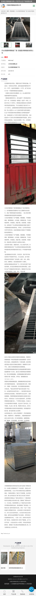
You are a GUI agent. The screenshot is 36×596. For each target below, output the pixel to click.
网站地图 (29, 583)
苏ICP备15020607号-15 (23, 579)
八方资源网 (13, 583)
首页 (8, 11)
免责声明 (18, 583)
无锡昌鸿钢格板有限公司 (15, 581)
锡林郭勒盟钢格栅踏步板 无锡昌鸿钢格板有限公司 (13, 568)
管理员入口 (24, 583)
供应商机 (12, 11)
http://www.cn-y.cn (5, 533)
